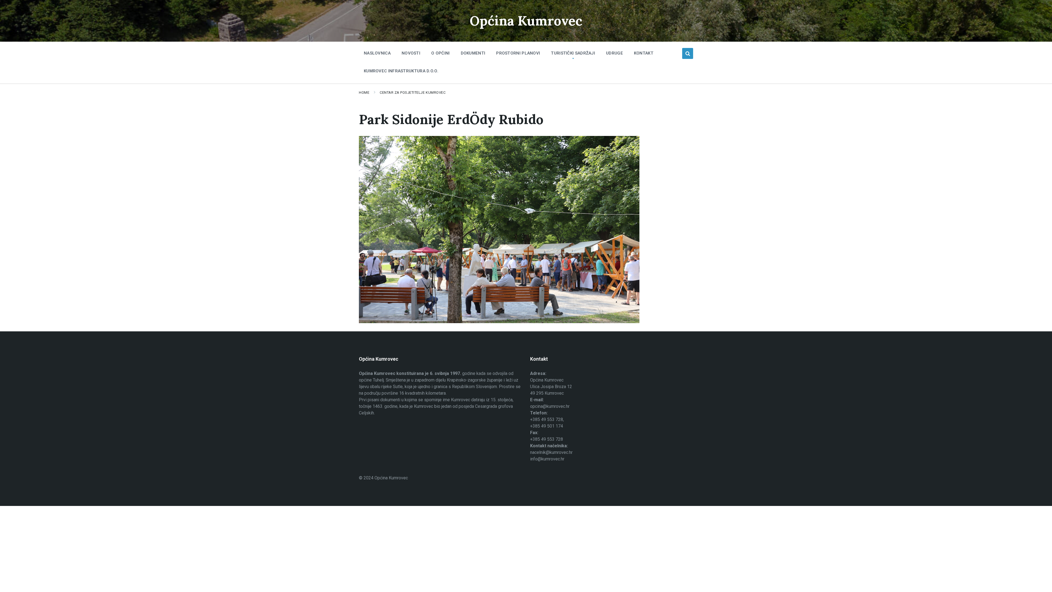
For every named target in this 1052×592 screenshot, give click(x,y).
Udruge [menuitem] (614, 53)
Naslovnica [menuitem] (377, 53)
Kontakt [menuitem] (643, 53)
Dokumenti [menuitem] (473, 53)
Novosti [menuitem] (411, 53)
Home (364, 92)
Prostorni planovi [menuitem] (518, 53)
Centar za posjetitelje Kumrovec (412, 92)
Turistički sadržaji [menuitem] (573, 53)
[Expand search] (687, 53)
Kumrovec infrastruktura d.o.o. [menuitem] (401, 71)
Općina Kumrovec (526, 20)
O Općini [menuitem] (440, 53)
